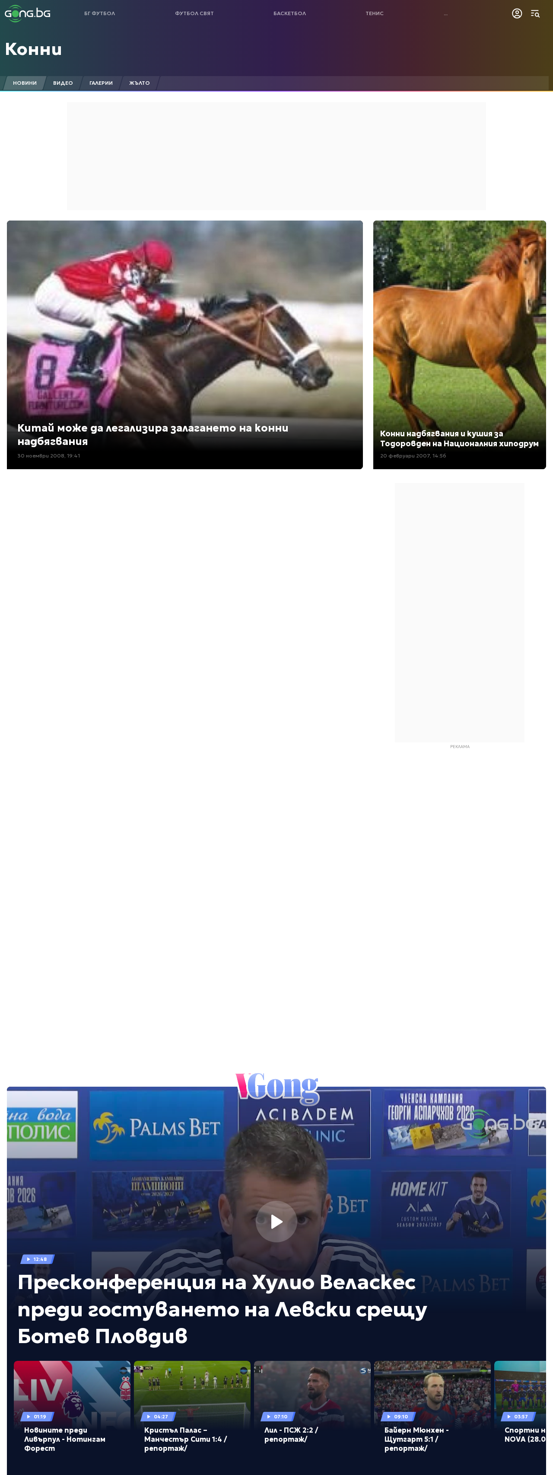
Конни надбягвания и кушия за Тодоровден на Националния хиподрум (459, 438)
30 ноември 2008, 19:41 (48, 455)
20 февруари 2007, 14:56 (413, 455)
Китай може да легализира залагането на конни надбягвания (153, 435)
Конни (33, 49)
